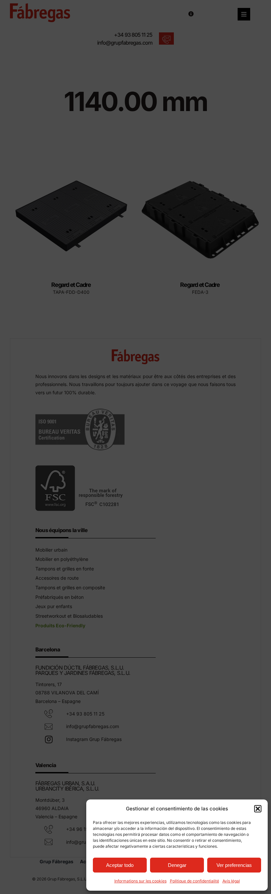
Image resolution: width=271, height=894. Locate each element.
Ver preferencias (234, 865)
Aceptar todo (120, 865)
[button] (257, 808)
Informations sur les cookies (140, 880)
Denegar (177, 865)
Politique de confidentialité (194, 880)
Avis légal (231, 880)
